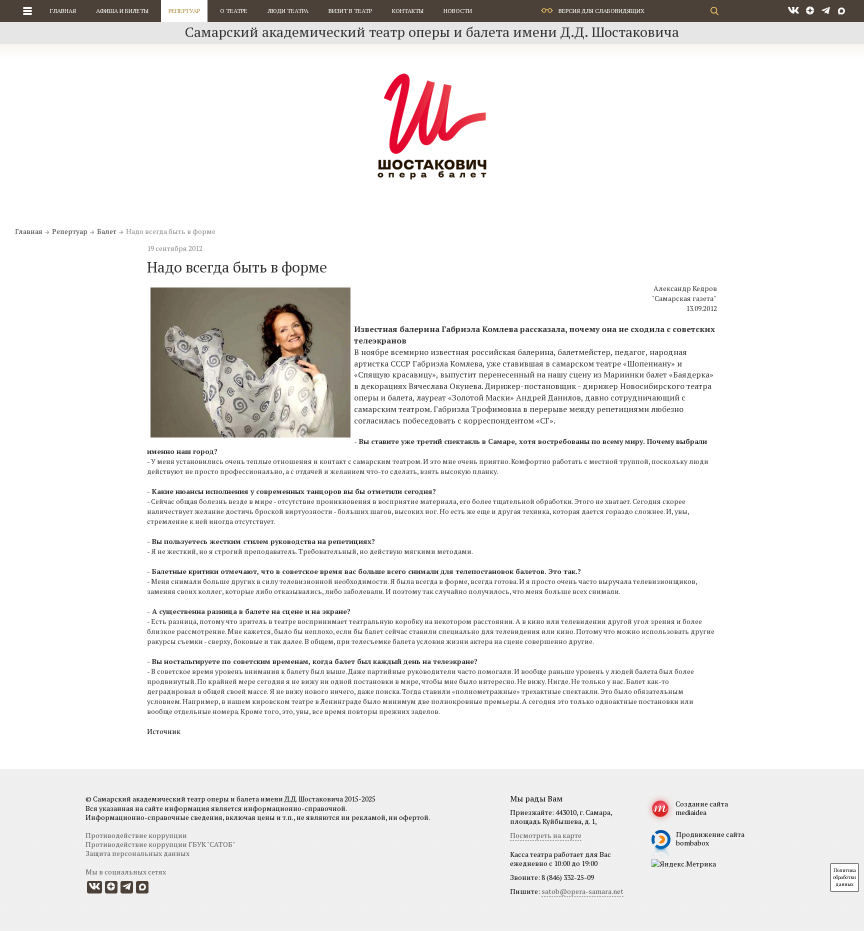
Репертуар (184, 10)
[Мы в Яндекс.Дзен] (810, 11)
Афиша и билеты (122, 10)
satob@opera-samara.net (583, 891)
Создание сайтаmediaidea (702, 808)
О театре (234, 10)
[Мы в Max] (841, 11)
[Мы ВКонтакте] (793, 11)
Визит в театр (350, 10)
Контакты (408, 10)
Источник (163, 731)
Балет (106, 231)
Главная (63, 10)
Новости (458, 10)
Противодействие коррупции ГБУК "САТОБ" (160, 844)
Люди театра (288, 10)
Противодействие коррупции (136, 835)
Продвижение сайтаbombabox (710, 838)
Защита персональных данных (138, 853)
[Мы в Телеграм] (826, 11)
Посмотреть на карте (546, 835)
